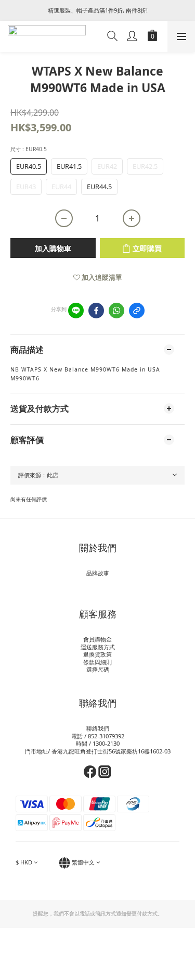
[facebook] (96, 310)
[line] (76, 310)
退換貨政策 (97, 654)
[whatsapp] (116, 310)
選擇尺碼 (97, 669)
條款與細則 (97, 662)
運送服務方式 (98, 647)
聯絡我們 (97, 728)
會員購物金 (97, 639)
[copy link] (137, 310)
